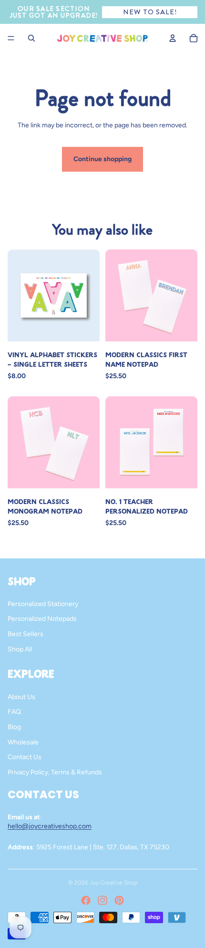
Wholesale (23, 742)
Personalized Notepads (42, 619)
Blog (14, 727)
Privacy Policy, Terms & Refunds (55, 772)
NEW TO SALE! (150, 12)
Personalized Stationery (43, 604)
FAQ (14, 712)
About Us (21, 697)
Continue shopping (102, 159)
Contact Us (24, 757)
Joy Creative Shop (113, 882)
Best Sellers (25, 634)
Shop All (20, 649)
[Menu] (11, 38)
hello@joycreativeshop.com (50, 826)
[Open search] (31, 38)
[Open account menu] (172, 38)
